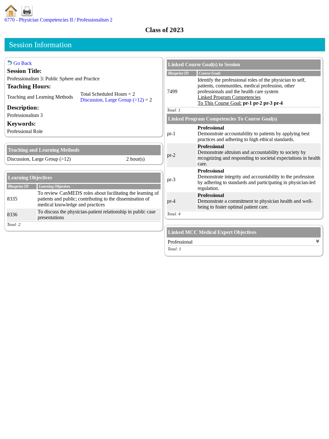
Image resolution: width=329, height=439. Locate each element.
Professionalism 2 (94, 19)
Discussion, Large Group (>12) (112, 100)
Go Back (22, 63)
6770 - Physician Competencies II (38, 19)
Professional (180, 242)
